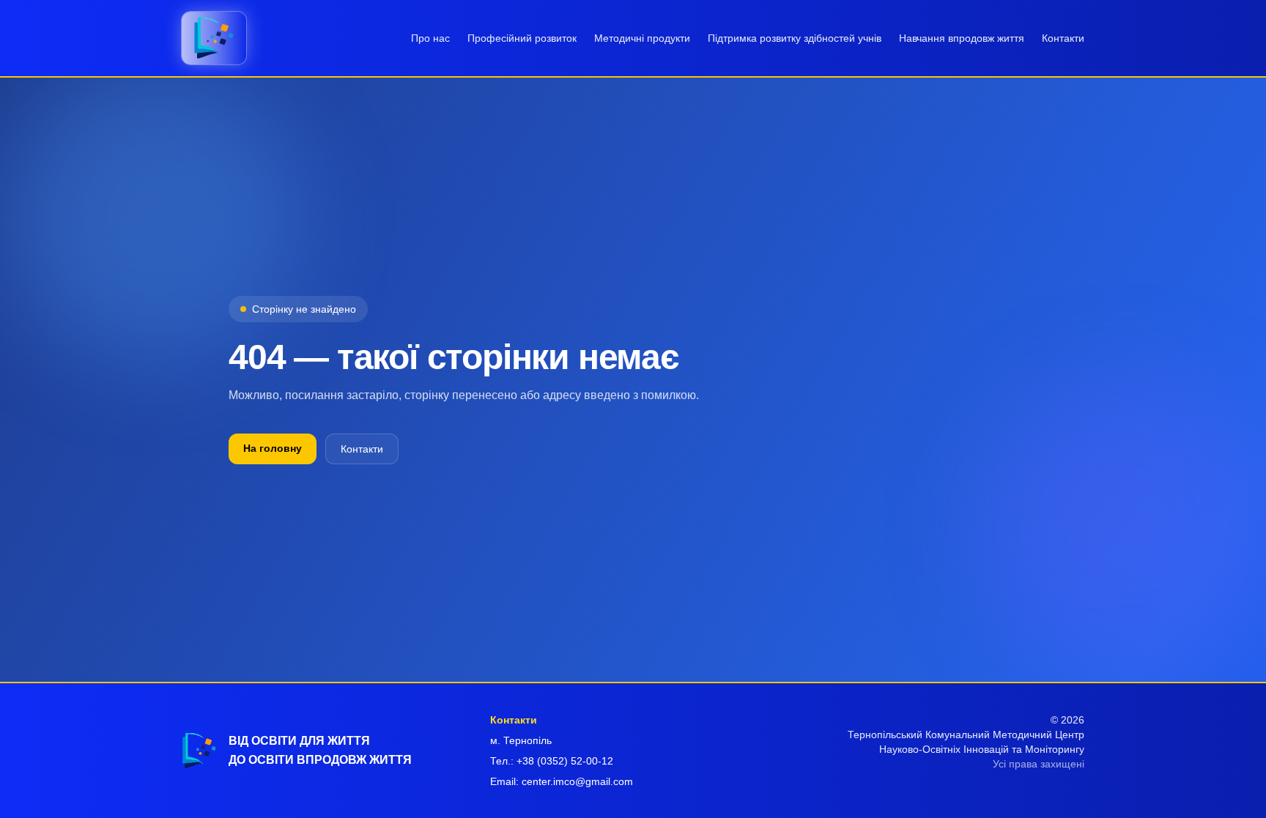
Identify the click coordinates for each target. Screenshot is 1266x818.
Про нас (430, 38)
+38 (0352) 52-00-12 (565, 761)
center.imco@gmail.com (577, 781)
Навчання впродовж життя (961, 38)
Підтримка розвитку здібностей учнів (794, 38)
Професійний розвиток (522, 38)
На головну (272, 448)
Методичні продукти (642, 38)
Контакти (1063, 38)
